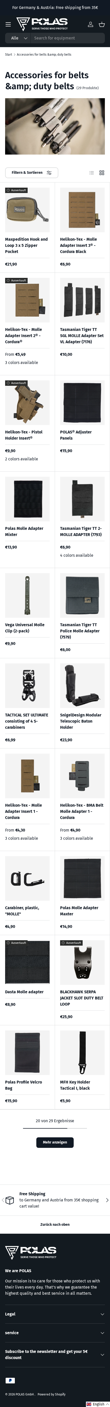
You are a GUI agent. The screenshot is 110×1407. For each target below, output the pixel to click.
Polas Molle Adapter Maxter (79, 910)
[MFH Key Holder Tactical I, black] (82, 1052)
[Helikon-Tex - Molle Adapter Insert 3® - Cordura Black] (82, 210)
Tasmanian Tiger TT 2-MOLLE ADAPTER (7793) (81, 531)
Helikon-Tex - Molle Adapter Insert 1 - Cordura (23, 811)
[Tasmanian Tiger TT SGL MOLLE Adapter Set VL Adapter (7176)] (82, 300)
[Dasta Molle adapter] (27, 962)
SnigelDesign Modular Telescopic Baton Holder (80, 721)
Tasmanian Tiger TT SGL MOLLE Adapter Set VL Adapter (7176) (82, 335)
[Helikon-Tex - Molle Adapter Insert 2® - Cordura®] (27, 300)
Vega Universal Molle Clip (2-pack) (25, 627)
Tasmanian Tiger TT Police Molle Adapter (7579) (80, 631)
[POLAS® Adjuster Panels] (82, 402)
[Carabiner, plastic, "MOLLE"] (27, 878)
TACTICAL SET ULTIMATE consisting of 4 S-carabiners (26, 721)
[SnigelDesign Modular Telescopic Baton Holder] (82, 685)
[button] (98, 1404)
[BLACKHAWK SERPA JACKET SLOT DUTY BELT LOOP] (82, 962)
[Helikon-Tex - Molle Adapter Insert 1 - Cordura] (27, 776)
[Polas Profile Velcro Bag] (27, 1052)
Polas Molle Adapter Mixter (24, 531)
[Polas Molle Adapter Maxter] (82, 878)
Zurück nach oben (55, 1224)
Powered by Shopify (51, 1394)
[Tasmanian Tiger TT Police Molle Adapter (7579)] (82, 595)
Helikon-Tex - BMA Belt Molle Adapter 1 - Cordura (81, 811)
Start (8, 54)
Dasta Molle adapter (24, 991)
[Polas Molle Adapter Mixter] (27, 499)
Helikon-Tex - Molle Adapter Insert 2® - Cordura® (23, 335)
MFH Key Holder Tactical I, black (75, 1085)
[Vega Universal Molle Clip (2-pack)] (27, 595)
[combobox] (55, 38)
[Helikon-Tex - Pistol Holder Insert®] (27, 402)
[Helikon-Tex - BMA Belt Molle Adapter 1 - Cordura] (82, 776)
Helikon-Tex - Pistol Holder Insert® (23, 435)
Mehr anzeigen (55, 1142)
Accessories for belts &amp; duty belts (44, 54)
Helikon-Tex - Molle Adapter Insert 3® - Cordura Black (78, 245)
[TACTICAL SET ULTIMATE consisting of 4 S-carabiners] (27, 685)
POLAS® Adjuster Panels (76, 435)
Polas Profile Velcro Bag (23, 1085)
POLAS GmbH (25, 1394)
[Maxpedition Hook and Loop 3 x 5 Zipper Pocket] (27, 210)
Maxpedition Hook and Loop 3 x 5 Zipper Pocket (26, 245)
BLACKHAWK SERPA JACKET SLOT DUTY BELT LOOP (81, 998)
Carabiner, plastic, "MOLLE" (22, 910)
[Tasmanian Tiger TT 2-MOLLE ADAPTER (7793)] (82, 499)
